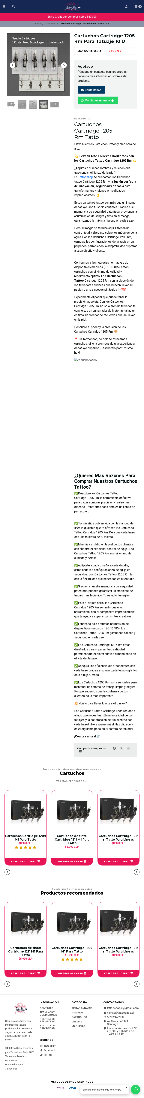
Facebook (50, 1050)
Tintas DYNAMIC (82, 1008)
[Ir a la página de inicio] (72, 6)
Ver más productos (70, 781)
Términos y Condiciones (48, 1013)
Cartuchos (50, 23)
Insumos (77, 1012)
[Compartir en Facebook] (114, 748)
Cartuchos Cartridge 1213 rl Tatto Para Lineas (72, 837)
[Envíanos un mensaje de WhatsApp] (135, 1089)
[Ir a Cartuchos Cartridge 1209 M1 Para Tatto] (72, 923)
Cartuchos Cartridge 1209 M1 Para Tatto (72, 949)
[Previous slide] (12, 65)
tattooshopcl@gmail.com (123, 1008)
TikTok (48, 1055)
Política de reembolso (47, 1020)
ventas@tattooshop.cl (120, 1013)
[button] (25, 861)
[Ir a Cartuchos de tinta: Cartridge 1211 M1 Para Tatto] (25, 811)
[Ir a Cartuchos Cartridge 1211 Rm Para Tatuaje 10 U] (118, 811)
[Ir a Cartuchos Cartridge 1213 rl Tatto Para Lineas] (72, 811)
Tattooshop (85, 177)
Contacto (46, 1008)
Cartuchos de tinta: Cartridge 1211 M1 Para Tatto (25, 839)
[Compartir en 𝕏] (121, 748)
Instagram (50, 1046)
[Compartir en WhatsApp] (128, 748)
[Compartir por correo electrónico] (80, 751)
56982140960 (115, 1017)
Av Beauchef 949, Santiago (117, 1023)
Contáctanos (92, 90)
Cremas (77, 1021)
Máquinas (78, 1026)
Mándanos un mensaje (99, 100)
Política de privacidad (47, 1026)
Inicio (38, 23)
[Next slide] (64, 65)
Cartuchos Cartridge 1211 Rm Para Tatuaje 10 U (118, 837)
